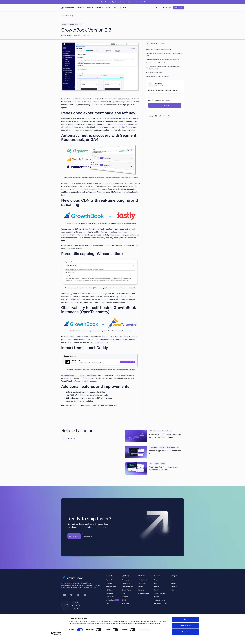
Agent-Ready (110, 596)
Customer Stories (159, 600)
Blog (155, 583)
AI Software (125, 603)
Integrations (109, 593)
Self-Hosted (141, 583)
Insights (156, 596)
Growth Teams (126, 590)
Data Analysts (126, 583)
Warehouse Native (143, 580)
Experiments (109, 583)
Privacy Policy (168, 100)
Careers (173, 583)
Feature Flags (110, 580)
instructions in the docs (99, 342)
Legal (172, 590)
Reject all (185, 632)
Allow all (185, 619)
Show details (143, 630)
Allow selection (185, 625)
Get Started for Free (160, 603)
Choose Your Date (141, 2)
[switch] (98, 629)
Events (156, 590)
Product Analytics (111, 586)
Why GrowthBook (143, 593)
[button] (80, 7)
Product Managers (127, 586)
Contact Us (174, 586)
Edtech (124, 600)
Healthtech (125, 596)
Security (140, 586)
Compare (141, 590)
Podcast (156, 586)
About (172, 580)
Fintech (124, 593)
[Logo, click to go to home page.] (67, 7)
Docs (156, 580)
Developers (125, 580)
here (63, 195)
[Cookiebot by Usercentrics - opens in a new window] (56, 633)
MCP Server (109, 590)
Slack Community (159, 593)
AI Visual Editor (112, 600)
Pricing (108, 603)
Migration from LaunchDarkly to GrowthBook (78, 375)
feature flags (118, 124)
